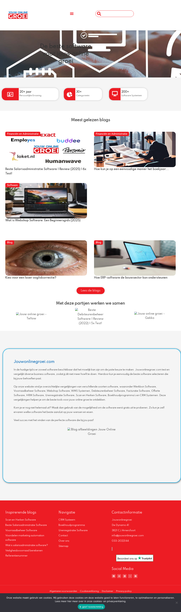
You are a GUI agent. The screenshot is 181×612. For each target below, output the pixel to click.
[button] (72, 13)
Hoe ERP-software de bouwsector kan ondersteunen (130, 277)
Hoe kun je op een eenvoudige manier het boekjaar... (131, 169)
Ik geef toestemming (91, 606)
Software (12, 185)
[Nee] (176, 602)
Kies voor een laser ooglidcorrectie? (30, 277)
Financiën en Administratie (23, 133)
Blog (9, 242)
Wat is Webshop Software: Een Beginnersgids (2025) (42, 220)
